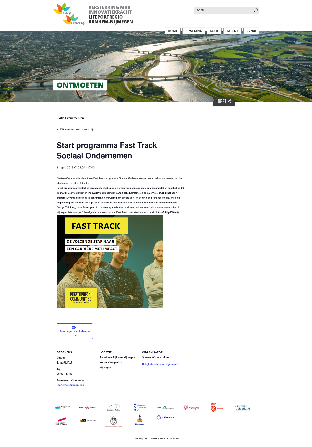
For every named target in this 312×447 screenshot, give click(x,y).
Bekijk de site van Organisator (160, 364)
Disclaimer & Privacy (156, 438)
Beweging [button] (193, 31)
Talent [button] (232, 31)
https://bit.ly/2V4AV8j (167, 212)
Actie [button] (214, 31)
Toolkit (174, 438)
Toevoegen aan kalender (75, 331)
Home (173, 31)
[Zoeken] (255, 10)
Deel (224, 101)
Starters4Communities (70, 385)
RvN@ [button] (251, 31)
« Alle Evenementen (70, 118)
